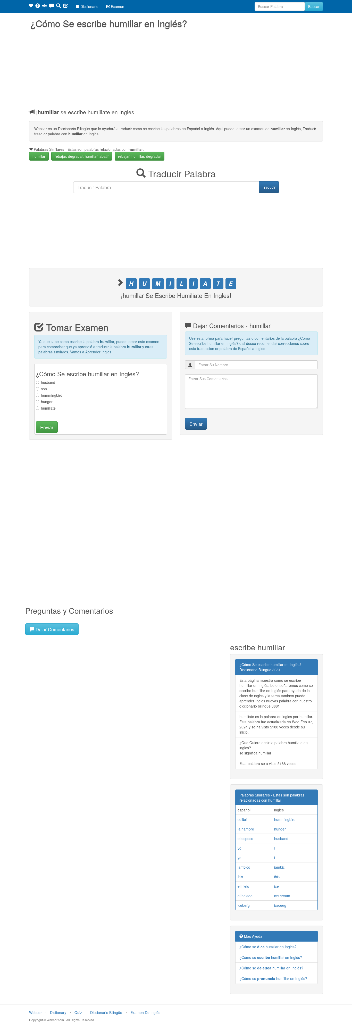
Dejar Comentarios (54, 629)
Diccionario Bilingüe (106, 1012)
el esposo (245, 838)
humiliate (48, 408)
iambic (279, 867)
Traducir (268, 187)
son (44, 388)
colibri (242, 819)
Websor (35, 1012)
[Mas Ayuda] (37, 6)
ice (276, 886)
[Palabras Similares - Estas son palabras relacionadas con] (30, 6)
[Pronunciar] (44, 6)
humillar (38, 156)
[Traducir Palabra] (58, 6)
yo (239, 848)
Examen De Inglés (145, 1012)
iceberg (244, 905)
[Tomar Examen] (65, 6)
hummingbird (51, 395)
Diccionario (88, 6)
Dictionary (58, 1012)
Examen (117, 6)
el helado (245, 895)
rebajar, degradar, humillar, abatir (82, 156)
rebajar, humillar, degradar (139, 156)
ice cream (282, 895)
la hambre (246, 829)
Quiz (78, 1012)
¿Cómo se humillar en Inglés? (268, 946)
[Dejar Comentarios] (51, 6)
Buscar (314, 6)
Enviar (46, 427)
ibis (240, 876)
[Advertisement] (176, 67)
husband (48, 382)
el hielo (243, 886)
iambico (244, 867)
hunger (47, 401)
